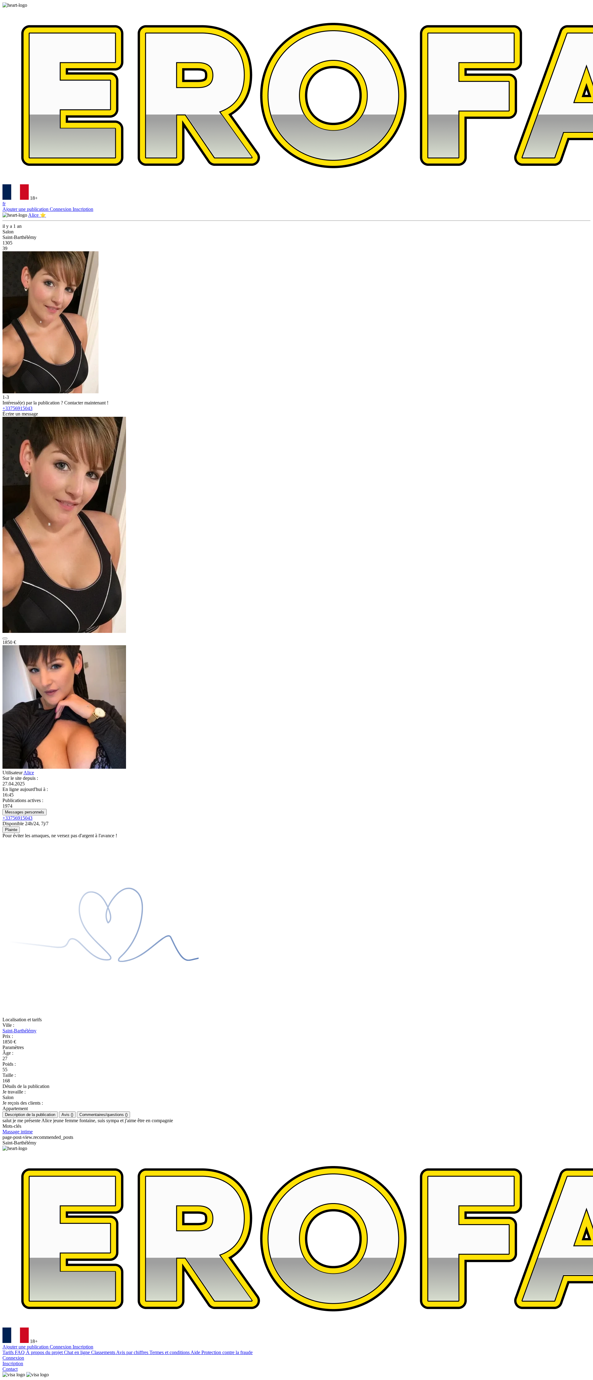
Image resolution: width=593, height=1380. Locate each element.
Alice (28, 772)
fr (4, 203)
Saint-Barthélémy (19, 1030)
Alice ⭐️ (37, 215)
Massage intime (17, 1131)
